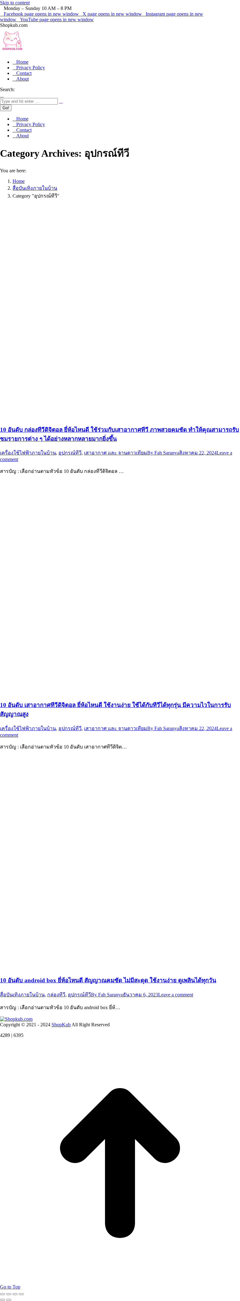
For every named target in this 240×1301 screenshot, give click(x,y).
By (163, 452)
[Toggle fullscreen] (15, 1294)
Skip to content (15, 2)
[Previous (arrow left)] (2, 1300)
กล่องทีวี (56, 994)
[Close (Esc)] (2, 1294)
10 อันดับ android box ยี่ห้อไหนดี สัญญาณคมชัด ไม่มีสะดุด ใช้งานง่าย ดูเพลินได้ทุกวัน (108, 980)
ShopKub (61, 1024)
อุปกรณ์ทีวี (70, 452)
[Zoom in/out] (21, 1294)
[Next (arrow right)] (8, 1300)
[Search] (61, 101)
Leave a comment (175, 994)
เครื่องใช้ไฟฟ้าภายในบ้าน (28, 452)
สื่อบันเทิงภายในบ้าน (22, 994)
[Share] (8, 1294)
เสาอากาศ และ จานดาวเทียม (115, 452)
